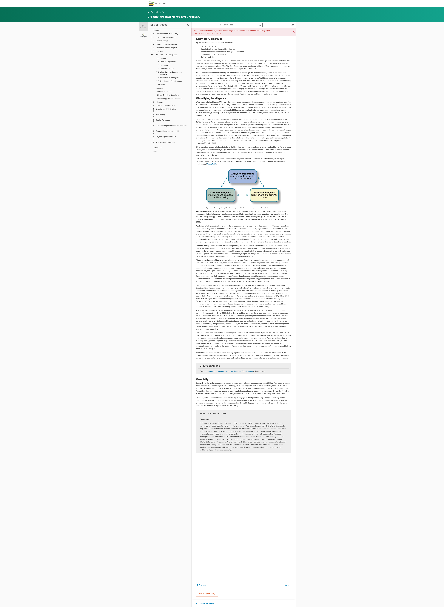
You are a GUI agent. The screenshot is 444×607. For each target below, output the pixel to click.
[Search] (259, 24)
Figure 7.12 (211, 164)
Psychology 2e (157, 12)
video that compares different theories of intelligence (231, 371)
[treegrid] (169, 90)
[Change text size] (293, 25)
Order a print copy (207, 594)
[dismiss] (294, 32)
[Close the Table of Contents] (187, 24)
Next (286, 585)
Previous (202, 585)
